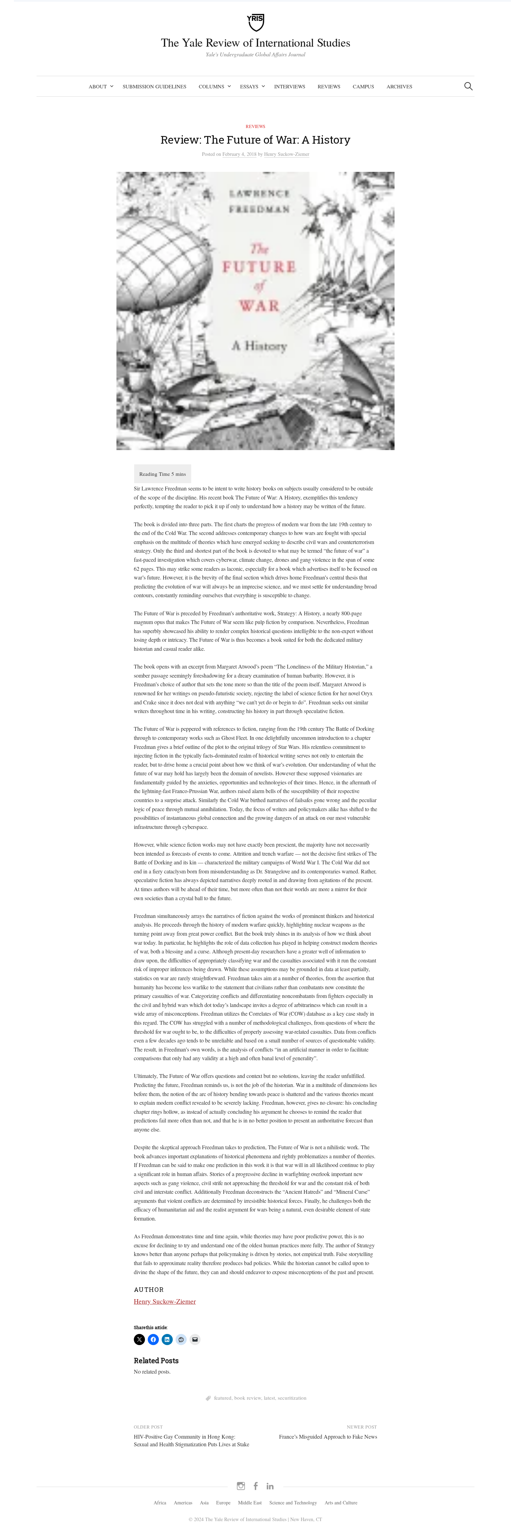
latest (269, 1397)
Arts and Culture (341, 1502)
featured (223, 1397)
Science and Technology (293, 1502)
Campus (363, 86)
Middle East (250, 1502)
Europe (223, 1502)
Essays (249, 86)
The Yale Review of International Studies (255, 42)
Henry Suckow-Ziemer (165, 1301)
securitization (292, 1397)
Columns (211, 86)
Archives (399, 86)
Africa (160, 1502)
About (98, 86)
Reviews (329, 86)
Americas (183, 1502)
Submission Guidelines (154, 86)
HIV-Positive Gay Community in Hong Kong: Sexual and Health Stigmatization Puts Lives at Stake (191, 1440)
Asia (204, 1502)
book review (247, 1397)
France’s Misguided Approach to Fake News (328, 1436)
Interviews (289, 86)
